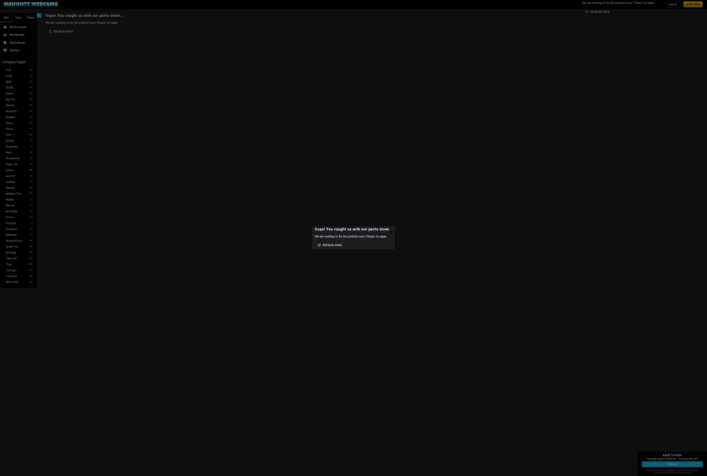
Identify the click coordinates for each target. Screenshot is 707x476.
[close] (391, 230)
